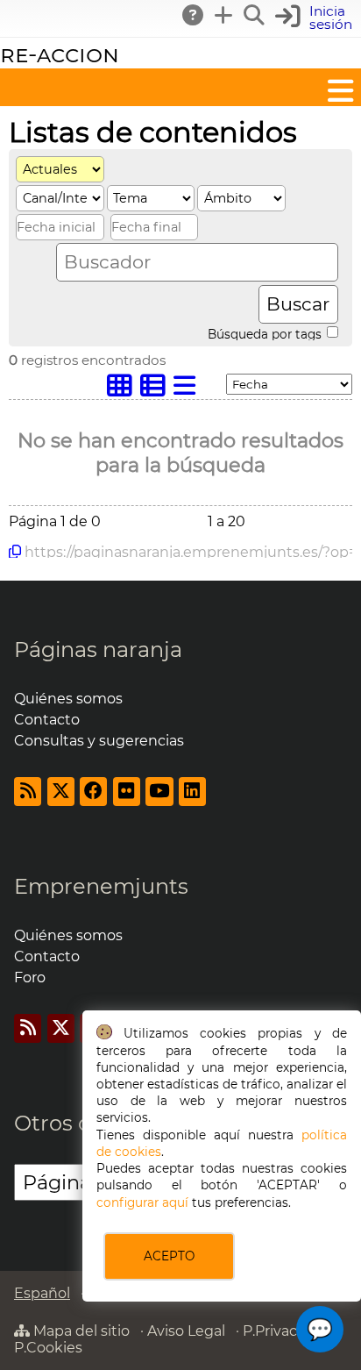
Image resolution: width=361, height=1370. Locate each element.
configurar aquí (142, 1202)
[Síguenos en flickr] (126, 791)
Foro (30, 977)
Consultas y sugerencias (99, 740)
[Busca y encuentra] (255, 15)
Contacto (47, 719)
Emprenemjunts (101, 886)
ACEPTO (169, 1256)
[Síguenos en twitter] (60, 791)
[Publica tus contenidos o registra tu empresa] (224, 15)
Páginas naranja (98, 649)
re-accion (59, 53)
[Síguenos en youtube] (159, 791)
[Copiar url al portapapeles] (15, 552)
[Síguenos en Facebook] (93, 791)
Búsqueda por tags (266, 333)
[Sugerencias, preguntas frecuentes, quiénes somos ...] (193, 15)
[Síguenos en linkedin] (192, 791)
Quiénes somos (68, 698)
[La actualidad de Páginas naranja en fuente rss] (27, 791)
